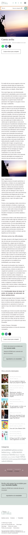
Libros (9, 457)
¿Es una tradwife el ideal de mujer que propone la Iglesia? (18, 381)
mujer (11, 376)
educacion (20, 385)
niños (11, 403)
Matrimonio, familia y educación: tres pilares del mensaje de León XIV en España (17, 394)
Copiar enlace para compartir (11, 51)
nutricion (5, 459)
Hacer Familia (14, 378)
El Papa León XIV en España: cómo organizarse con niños (18, 438)
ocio (11, 399)
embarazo (5, 455)
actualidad (17, 376)
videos (9, 461)
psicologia (22, 459)
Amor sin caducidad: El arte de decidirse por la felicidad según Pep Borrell (17, 417)
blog (8, 452)
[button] (25, 2)
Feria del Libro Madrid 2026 (17, 428)
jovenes (4, 457)
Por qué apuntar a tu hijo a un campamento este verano (18, 406)
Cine (11, 452)
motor (13, 457)
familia (12, 387)
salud (3, 461)
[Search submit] (25, 8)
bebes (19, 431)
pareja (12, 389)
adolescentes (14, 401)
